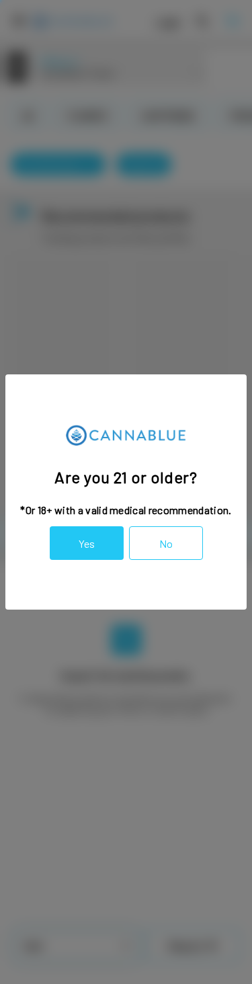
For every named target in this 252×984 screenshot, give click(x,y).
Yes (87, 543)
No (166, 543)
